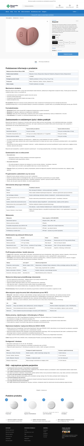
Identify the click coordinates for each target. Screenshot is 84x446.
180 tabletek (55, 45)
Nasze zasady (27, 440)
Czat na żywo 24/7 (70, 7)
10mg (57, 37)
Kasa (77, 7)
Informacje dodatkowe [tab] (44, 61)
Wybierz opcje (51, 415)
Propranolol (8, 413)
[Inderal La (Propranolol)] (76, 21)
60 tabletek (61, 42)
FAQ (25, 434)
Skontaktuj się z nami (29, 432)
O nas (25, 430)
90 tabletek (66, 42)
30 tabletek (55, 42)
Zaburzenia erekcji (10, 432)
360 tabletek (61, 45)
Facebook (45, 430)
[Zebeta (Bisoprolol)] (77, 21)
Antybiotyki (8, 438)
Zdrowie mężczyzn (10, 430)
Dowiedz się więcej (14, 415)
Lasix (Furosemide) (47, 413)
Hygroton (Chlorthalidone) (30, 413)
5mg (53, 37)
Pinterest (45, 435)
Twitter (44, 431)
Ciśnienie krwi (15, 17)
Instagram (45, 433)
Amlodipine (64, 413)
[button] (75, 12)
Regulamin (26, 438)
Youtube (45, 436)
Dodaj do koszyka (68, 54)
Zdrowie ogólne (9, 434)
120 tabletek (72, 42)
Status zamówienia (59, 7)
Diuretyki (57, 412)
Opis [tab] (36, 61)
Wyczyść (54, 48)
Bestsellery (45, 412)
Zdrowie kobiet (9, 440)
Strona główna (9, 17)
